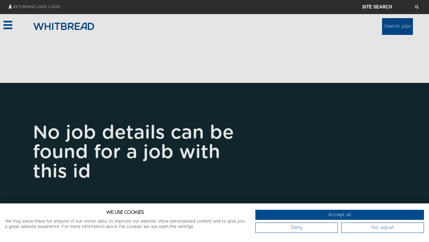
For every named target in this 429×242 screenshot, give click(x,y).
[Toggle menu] (7, 25)
